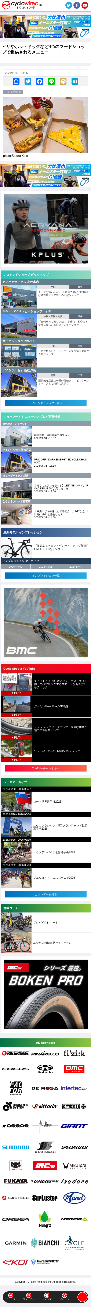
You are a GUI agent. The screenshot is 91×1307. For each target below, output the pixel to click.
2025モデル (46, 566)
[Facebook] (39, 81)
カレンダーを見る (46, 894)
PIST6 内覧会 (13, 91)
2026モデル (15, 566)
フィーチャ (28, 1299)
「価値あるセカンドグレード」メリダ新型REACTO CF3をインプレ (61, 547)
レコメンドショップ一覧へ (45, 403)
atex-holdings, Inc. (41, 1281)
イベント (64, 1299)
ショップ (46, 1299)
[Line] (51, 81)
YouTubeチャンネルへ (45, 768)
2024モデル (76, 566)
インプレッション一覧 (46, 575)
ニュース (10, 1299)
